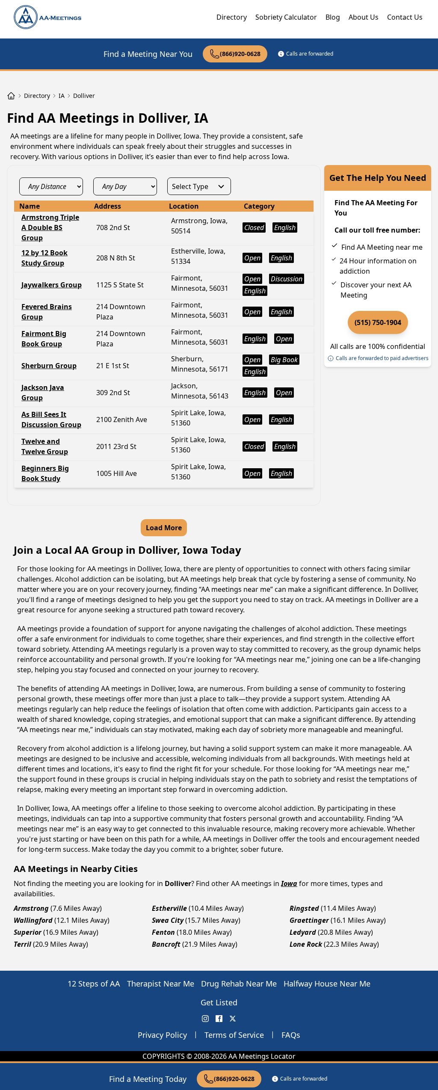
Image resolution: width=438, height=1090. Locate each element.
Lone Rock (306, 944)
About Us (364, 17)
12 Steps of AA (94, 983)
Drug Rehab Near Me (239, 983)
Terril (22, 944)
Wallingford (33, 920)
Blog (333, 17)
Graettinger (309, 920)
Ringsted (304, 908)
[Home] (11, 96)
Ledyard (303, 932)
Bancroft (166, 944)
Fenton (163, 932)
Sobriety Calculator (286, 17)
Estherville (169, 908)
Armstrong (31, 908)
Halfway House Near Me (327, 983)
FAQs (290, 1035)
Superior (27, 932)
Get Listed (219, 1002)
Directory (231, 17)
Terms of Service (234, 1035)
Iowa (289, 883)
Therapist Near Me (160, 983)
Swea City (167, 920)
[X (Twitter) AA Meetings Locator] (232, 1018)
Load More (164, 527)
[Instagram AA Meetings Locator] (205, 1018)
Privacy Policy (162, 1035)
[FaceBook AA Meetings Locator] (219, 1018)
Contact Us (405, 17)
